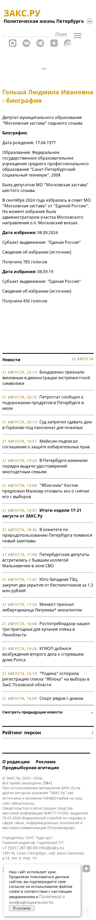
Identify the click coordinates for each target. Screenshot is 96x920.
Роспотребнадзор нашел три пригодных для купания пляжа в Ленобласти (46, 629)
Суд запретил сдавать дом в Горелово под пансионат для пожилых (47, 424)
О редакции (16, 762)
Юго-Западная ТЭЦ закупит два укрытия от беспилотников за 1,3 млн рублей (47, 585)
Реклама (46, 762)
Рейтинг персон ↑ (48, 732)
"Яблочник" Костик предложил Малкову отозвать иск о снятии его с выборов (45, 490)
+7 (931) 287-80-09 (20, 848)
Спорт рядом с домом (61, 698)
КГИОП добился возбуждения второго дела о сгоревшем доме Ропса (43, 654)
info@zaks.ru (51, 848)
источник (60, 252)
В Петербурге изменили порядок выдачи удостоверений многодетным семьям (45, 466)
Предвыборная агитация (30, 767)
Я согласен (21, 908)
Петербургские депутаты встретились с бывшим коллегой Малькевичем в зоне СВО (45, 560)
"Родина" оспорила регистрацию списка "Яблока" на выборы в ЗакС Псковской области (45, 679)
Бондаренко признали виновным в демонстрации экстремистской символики (46, 377)
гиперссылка (55, 798)
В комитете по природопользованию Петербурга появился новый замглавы (47, 535)
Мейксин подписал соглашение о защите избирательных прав (46, 444)
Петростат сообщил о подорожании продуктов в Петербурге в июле (43, 402)
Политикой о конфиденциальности (37, 899)
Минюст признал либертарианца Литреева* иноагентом (42, 607)
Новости (11, 360)
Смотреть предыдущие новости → (48, 712)
